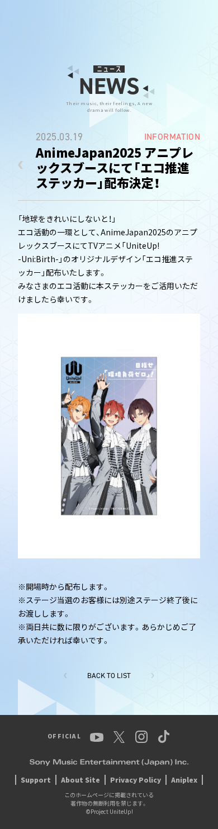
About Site (80, 779)
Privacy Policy (135, 779)
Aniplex (184, 779)
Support (36, 779)
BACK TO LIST (109, 675)
